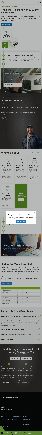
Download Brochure (21, 221)
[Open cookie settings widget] (2, 433)
